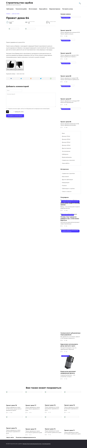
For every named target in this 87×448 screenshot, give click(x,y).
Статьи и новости (66, 191)
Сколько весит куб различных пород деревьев (70, 333)
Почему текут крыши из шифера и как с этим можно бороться (69, 218)
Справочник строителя (68, 160)
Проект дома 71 (69, 430)
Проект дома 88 (65, 76)
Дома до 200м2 (66, 139)
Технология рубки (21, 9)
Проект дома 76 (50, 405)
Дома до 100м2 (66, 136)
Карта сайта (10, 437)
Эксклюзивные (66, 151)
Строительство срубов (19, 2)
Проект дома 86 (65, 121)
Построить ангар (67, 9)
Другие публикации (67, 179)
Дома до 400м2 (66, 145)
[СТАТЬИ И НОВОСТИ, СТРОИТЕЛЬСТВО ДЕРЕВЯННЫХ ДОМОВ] (70, 330)
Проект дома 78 (11, 405)
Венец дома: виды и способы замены (70, 203)
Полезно (64, 185)
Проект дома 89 (65, 53)
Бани (63, 133)
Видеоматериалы (54, 9)
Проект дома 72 (50, 429)
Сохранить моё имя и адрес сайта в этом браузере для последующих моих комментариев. (29, 108)
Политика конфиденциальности (26, 437)
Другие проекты (66, 148)
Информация (65, 182)
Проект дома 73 (30, 429)
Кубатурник (10, 9)
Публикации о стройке (68, 188)
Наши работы (43, 9)
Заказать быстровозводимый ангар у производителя (36, 443)
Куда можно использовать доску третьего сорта (69, 345)
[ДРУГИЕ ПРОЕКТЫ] (70, 27)
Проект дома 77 (30, 405)
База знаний (65, 176)
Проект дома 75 (69, 405)
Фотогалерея (33, 9)
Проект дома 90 (65, 30)
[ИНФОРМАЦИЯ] (69, 368)
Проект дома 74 (11, 428)
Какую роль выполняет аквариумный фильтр (68, 372)
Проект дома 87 (65, 99)
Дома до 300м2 (66, 142)
